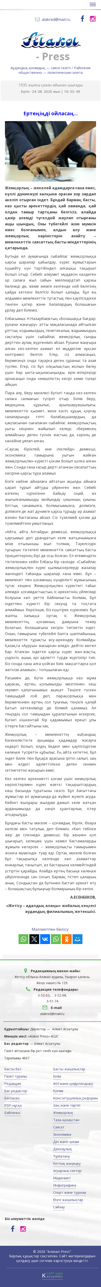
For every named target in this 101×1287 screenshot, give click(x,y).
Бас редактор (15, 1090)
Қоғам (58, 1090)
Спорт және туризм (69, 1192)
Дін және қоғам (66, 1141)
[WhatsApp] (23, 939)
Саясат (58, 1127)
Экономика (62, 1134)
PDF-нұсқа (13, 1105)
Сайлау (59, 1207)
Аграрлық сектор (67, 1170)
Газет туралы (15, 1076)
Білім (57, 1076)
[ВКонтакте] (45, 939)
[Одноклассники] (67, 939)
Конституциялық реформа (75, 1098)
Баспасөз (11, 1098)
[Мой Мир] (77, 939)
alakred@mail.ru (56, 19)
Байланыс (12, 1112)
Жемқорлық (63, 1112)
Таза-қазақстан (66, 1119)
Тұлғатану (61, 1156)
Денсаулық (62, 1148)
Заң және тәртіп (66, 1105)
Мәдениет (62, 1177)
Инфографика (64, 1185)
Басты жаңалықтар (69, 1069)
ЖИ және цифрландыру (73, 1083)
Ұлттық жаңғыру (67, 1163)
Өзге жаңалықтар (68, 1199)
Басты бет (13, 1069)
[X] (34, 939)
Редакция (12, 1083)
